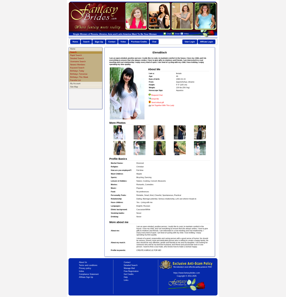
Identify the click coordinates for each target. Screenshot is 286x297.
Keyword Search (77, 68)
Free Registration (131, 271)
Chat (169, 34)
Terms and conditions (88, 265)
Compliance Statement (89, 274)
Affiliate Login (206, 42)
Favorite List (75, 80)
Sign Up (99, 41)
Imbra (81, 271)
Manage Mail (129, 268)
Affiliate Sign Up (86, 277)
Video (186, 34)
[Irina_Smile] (182, 16)
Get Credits (129, 274)
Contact (111, 42)
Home (75, 42)
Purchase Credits (139, 42)
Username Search (78, 61)
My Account (75, 83)
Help (126, 277)
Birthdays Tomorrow (78, 74)
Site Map (74, 87)
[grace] (136, 16)
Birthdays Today (77, 71)
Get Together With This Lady (162, 105)
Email (177, 34)
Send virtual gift (157, 102)
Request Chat (157, 95)
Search (86, 42)
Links (126, 280)
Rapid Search (76, 55)
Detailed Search (77, 58)
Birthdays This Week (79, 77)
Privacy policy (85, 268)
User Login (190, 42)
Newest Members (77, 65)
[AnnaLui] (159, 16)
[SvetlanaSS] (205, 16)
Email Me (155, 99)
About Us (83, 262)
